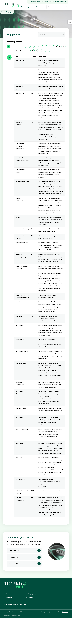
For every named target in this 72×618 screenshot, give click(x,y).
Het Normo (65, 612)
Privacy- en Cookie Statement (12, 615)
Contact (30, 598)
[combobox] (55, 7)
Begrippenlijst (32, 594)
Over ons (9, 598)
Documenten (10, 594)
